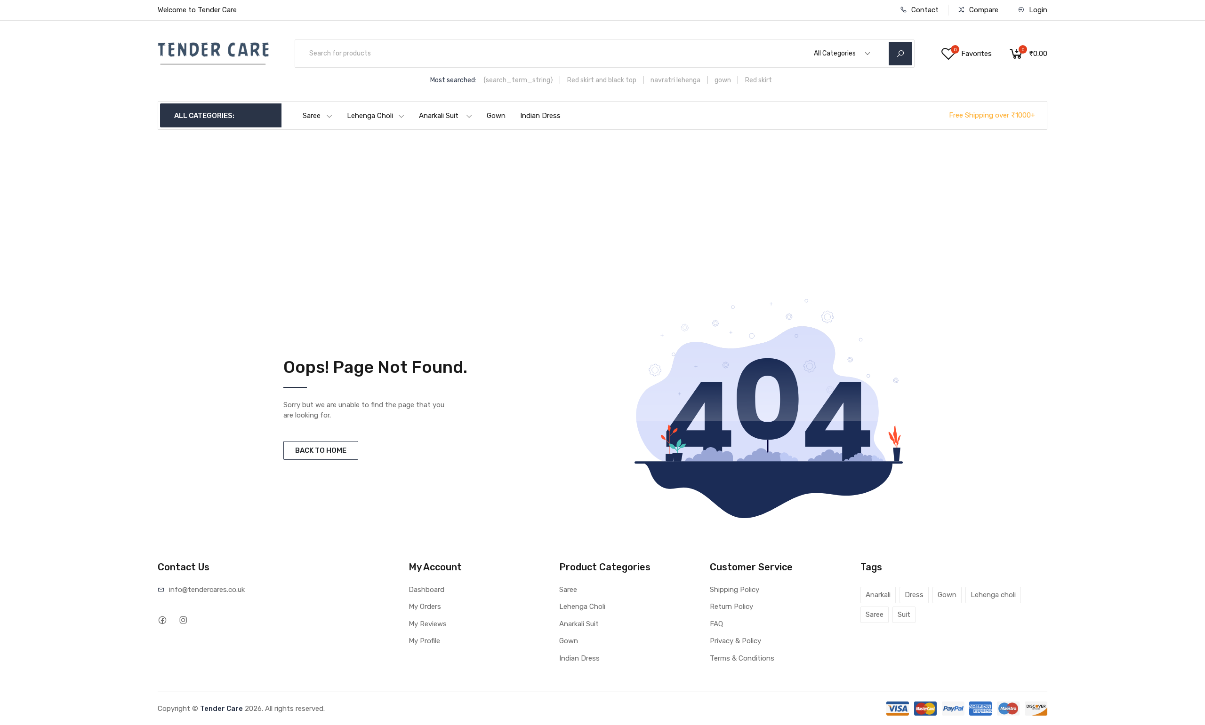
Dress (914, 595)
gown (723, 80)
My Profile (424, 641)
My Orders (425, 606)
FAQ (716, 624)
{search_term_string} (518, 80)
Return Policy (731, 606)
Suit (904, 614)
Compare (982, 10)
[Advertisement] (602, 200)
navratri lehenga (675, 80)
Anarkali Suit (438, 115)
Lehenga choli (993, 595)
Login (1037, 10)
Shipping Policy (734, 589)
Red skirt (758, 80)
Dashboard (426, 589)
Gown (496, 115)
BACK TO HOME (320, 450)
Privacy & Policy (735, 641)
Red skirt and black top (601, 80)
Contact (924, 10)
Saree (312, 115)
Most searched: (453, 80)
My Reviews (428, 624)
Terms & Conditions (742, 658)
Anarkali (878, 595)
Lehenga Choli (370, 115)
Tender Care (221, 708)
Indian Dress (540, 115)
